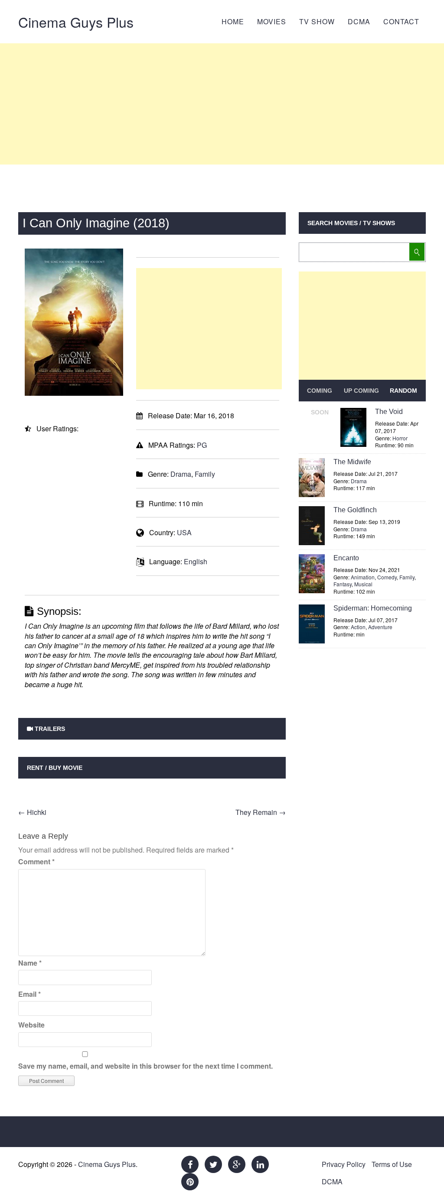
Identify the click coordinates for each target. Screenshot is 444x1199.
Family (205, 474)
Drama (180, 474)
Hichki (32, 812)
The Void (389, 411)
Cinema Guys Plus (76, 22)
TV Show (317, 21)
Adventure (380, 626)
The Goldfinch (355, 510)
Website (31, 1025)
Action (358, 626)
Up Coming (361, 390)
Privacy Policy (344, 1164)
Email (29, 994)
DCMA (359, 21)
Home (233, 21)
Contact (401, 21)
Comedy (387, 577)
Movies (271, 21)
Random (403, 390)
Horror (400, 438)
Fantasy (342, 584)
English (195, 561)
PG (202, 445)
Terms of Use (392, 1164)
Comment (36, 861)
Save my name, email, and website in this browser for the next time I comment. (145, 1066)
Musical (363, 584)
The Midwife (352, 461)
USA (184, 532)
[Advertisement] (222, 104)
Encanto (346, 558)
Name (30, 963)
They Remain (260, 812)
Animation (363, 577)
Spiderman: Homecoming (372, 608)
